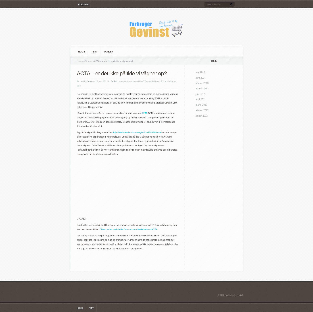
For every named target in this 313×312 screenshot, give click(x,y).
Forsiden (83, 5)
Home (81, 51)
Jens (89, 81)
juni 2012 (200, 94)
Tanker (108, 51)
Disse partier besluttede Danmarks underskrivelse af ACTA (128, 229)
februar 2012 (201, 110)
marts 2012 (201, 105)
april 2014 (200, 77)
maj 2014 (200, 72)
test (94, 51)
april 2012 (200, 99)
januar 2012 (201, 115)
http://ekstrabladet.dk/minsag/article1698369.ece (137, 132)
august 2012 (201, 88)
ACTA (144, 113)
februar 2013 (201, 83)
